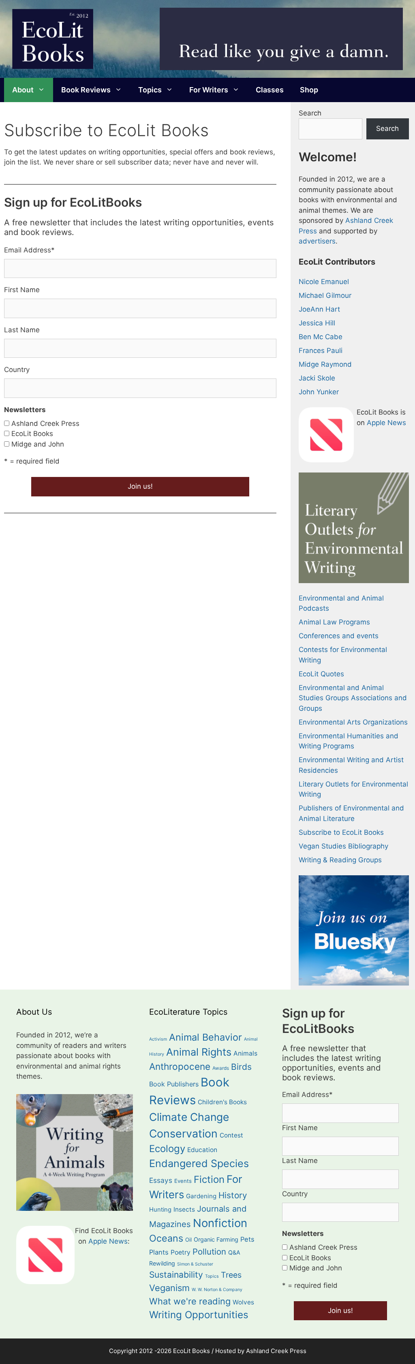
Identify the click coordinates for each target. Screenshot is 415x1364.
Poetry (180, 1252)
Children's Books (222, 1102)
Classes (270, 90)
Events (183, 1181)
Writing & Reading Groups (340, 860)
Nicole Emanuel (324, 282)
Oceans (166, 1238)
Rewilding (162, 1263)
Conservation (183, 1133)
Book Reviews (86, 90)
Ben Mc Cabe (320, 337)
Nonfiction (220, 1223)
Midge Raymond (325, 364)
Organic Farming (216, 1239)
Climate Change (189, 1116)
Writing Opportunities (198, 1315)
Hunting (160, 1209)
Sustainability (176, 1275)
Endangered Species (199, 1163)
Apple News (386, 423)
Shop (309, 90)
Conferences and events (339, 636)
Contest (231, 1135)
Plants (159, 1252)
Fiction (209, 1179)
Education (202, 1150)
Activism (158, 1039)
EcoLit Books (32, 434)
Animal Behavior (205, 1037)
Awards (220, 1068)
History (232, 1195)
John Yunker (319, 392)
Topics (150, 90)
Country (17, 370)
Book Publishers (174, 1084)
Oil (188, 1239)
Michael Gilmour (325, 295)
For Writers (208, 90)
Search (310, 113)
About (23, 90)
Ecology (167, 1148)
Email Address (29, 250)
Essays (160, 1180)
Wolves (243, 1302)
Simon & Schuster (195, 1264)
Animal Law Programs (334, 622)
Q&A (234, 1252)
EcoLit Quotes (321, 674)
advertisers (317, 241)
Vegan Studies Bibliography (343, 846)
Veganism (169, 1288)
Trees (231, 1275)
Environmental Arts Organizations (353, 722)
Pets (247, 1239)
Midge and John (37, 444)
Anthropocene (179, 1066)
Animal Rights (198, 1052)
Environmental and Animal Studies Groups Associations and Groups (353, 698)
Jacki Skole (317, 378)
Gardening (201, 1196)
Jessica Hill (317, 323)
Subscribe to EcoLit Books (341, 832)
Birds (241, 1067)
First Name (22, 290)
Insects (184, 1209)
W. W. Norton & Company (217, 1289)
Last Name (22, 330)
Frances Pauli (320, 350)
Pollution (209, 1251)
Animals (245, 1053)
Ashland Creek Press (45, 423)
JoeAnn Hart (319, 309)
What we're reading (190, 1301)
